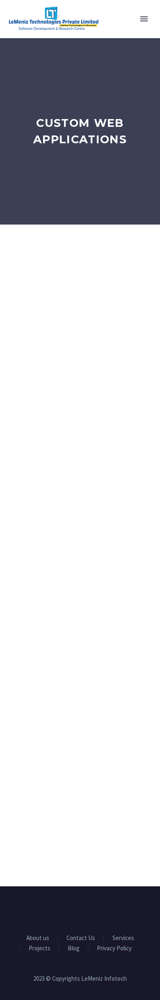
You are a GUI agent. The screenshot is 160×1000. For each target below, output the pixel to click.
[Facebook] (58, 909)
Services (123, 938)
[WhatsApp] (101, 909)
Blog (74, 948)
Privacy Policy (114, 948)
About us (37, 938)
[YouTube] (90, 909)
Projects (39, 948)
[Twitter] (80, 909)
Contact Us (80, 938)
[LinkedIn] (69, 909)
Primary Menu (144, 19)
